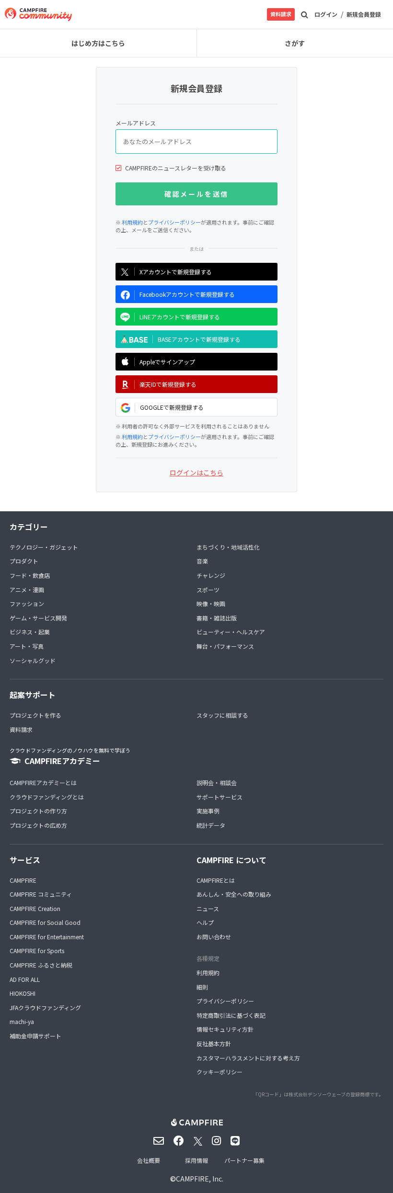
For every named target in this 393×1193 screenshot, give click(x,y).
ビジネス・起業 (30, 632)
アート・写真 (27, 646)
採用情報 (196, 1160)
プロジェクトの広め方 (38, 825)
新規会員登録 (364, 14)
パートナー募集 (244, 1160)
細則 (202, 987)
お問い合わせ (213, 937)
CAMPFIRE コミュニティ (41, 894)
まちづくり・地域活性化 (228, 547)
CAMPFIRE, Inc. (199, 1178)
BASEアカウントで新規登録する (199, 339)
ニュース (207, 908)
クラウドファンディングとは (47, 797)
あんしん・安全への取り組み (233, 894)
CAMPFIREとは (215, 880)
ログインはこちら (196, 472)
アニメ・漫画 (27, 589)
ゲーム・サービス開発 (38, 618)
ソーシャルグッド (33, 660)
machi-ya (22, 1021)
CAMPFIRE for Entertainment (47, 937)
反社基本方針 (213, 1043)
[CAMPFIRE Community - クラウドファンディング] (38, 14)
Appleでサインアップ (167, 362)
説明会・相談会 (216, 782)
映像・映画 (210, 603)
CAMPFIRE (23, 880)
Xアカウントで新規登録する (175, 272)
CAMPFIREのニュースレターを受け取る (175, 168)
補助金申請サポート (35, 1036)
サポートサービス (219, 797)
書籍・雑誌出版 (216, 618)
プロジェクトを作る (35, 715)
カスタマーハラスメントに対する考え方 (248, 1058)
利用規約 (132, 222)
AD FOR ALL (25, 979)
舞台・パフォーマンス (225, 646)
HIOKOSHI (22, 993)
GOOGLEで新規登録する (172, 407)
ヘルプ (205, 922)
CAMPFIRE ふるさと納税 (41, 965)
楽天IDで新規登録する (167, 384)
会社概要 (148, 1160)
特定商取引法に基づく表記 (231, 1015)
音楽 (202, 561)
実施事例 (208, 811)
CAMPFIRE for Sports (37, 950)
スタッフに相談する (222, 715)
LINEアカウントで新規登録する (179, 317)
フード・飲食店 (30, 575)
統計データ (210, 825)
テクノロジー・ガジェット (44, 547)
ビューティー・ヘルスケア (230, 632)
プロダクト (24, 561)
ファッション (27, 603)
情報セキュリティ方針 (225, 1029)
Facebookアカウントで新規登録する (187, 294)
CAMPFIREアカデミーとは (43, 782)
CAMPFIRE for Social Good (45, 922)
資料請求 (280, 14)
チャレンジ (210, 575)
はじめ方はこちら (98, 43)
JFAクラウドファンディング (45, 1007)
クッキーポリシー (219, 1072)
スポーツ (208, 589)
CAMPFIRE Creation (35, 908)
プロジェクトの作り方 (38, 811)
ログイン (325, 14)
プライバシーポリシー (174, 222)
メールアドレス (136, 123)
